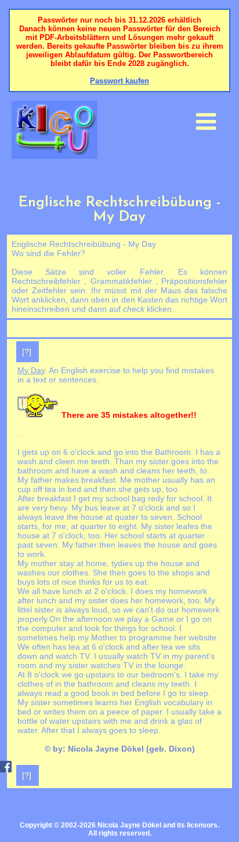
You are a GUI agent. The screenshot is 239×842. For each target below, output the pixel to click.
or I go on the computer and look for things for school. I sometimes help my (114, 628)
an (210, 479)
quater (127, 517)
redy (156, 498)
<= (11, 172)
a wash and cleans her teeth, (144, 470)
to (203, 470)
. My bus (83, 507)
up (45, 452)
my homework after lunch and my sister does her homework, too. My (116, 595)
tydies (122, 563)
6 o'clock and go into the (108, 452)
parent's (200, 656)
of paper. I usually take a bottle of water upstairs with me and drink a (119, 716)
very (40, 507)
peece (118, 711)
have (80, 470)
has (206, 452)
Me (126, 479)
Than (123, 461)
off (37, 489)
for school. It (188, 498)
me (83, 461)
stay (66, 563)
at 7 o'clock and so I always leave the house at (106, 512)
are (23, 507)
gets (30, 452)
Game (162, 619)
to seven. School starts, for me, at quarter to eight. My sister (109, 521)
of (49, 683)
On (54, 619)
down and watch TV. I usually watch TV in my (101, 656)
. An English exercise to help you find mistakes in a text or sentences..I (115, 411)
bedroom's (160, 674)
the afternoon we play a (105, 619)
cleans (143, 683)
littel (24, 609)
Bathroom (173, 452)
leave (110, 507)
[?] (26, 351)
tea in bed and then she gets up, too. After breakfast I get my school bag (98, 493)
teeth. (101, 461)
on (56, 452)
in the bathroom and (92, 683)
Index (88, 172)
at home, (92, 563)
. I (195, 452)
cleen (65, 461)
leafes (187, 526)
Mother (104, 637)
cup (25, 489)
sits (194, 646)
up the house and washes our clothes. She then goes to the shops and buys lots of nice (113, 572)
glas (185, 721)
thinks (89, 581)
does (144, 591)
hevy (58, 507)
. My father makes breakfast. (113, 475)
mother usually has (169, 479)
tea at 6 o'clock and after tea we (127, 646)
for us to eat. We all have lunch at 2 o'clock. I (83, 586)
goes (118, 730)
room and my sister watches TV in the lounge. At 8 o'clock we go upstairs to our (101, 670)
